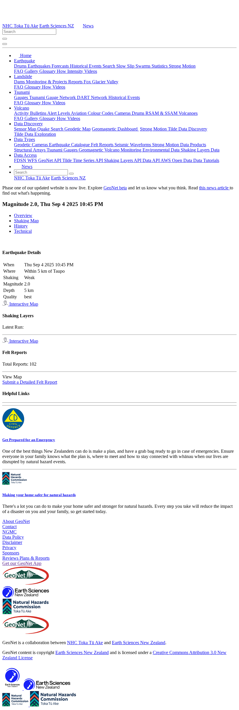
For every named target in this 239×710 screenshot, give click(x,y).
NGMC (9, 531)
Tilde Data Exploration (35, 134)
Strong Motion (182, 66)
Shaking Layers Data (200, 149)
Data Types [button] (24, 139)
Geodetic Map (77, 128)
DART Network (92, 97)
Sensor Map (25, 128)
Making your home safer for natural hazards (39, 495)
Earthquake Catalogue (70, 144)
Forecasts (61, 66)
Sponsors (10, 552)
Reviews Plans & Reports (26, 558)
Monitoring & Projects (47, 81)
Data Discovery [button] (28, 123)
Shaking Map (26, 220)
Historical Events (86, 66)
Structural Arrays (30, 149)
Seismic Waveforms (133, 144)
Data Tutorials (206, 160)
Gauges (21, 97)
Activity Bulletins (30, 113)
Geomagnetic (91, 149)
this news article (214, 187)
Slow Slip (126, 66)
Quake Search (50, 128)
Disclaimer (12, 542)
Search (109, 66)
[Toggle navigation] (4, 44)
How (62, 71)
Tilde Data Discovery (187, 128)
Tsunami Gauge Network (53, 97)
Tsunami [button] (22, 92)
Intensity (75, 71)
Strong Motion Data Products (179, 144)
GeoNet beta (115, 187)
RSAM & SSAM (162, 113)
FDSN (20, 160)
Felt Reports (103, 144)
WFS (32, 160)
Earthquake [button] (24, 60)
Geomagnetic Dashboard (115, 128)
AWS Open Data (177, 160)
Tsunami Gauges (63, 149)
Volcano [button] (21, 107)
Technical (23, 231)
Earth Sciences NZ (56, 25)
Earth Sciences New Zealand (138, 642)
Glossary (48, 71)
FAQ (19, 71)
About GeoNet (16, 521)
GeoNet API (50, 160)
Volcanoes (188, 113)
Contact (9, 526)
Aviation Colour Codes (93, 113)
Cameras (123, 113)
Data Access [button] (25, 155)
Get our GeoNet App (21, 563)
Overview (23, 215)
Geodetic (23, 144)
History (21, 225)
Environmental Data (162, 149)
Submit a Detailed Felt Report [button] (29, 382)
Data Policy (13, 537)
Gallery (31, 71)
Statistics (160, 66)
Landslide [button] (23, 76)
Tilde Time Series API (83, 160)
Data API (152, 160)
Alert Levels (59, 113)
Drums (21, 66)
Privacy (9, 547)
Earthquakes (40, 66)
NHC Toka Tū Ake (20, 25)
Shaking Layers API (123, 160)
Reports (76, 81)
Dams (20, 81)
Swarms (144, 66)
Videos (90, 71)
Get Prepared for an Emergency (28, 440)
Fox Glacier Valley (101, 81)
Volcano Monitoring (123, 149)
